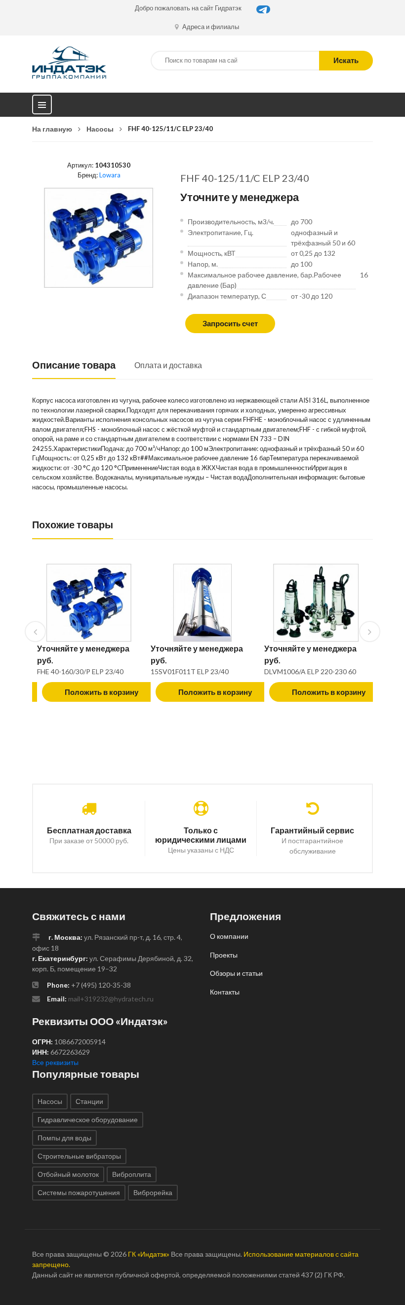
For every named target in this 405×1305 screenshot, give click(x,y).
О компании (229, 936)
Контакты (225, 992)
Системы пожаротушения (79, 1192)
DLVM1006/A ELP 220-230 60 (310, 671)
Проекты (224, 955)
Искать (346, 60)
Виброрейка (152, 1192)
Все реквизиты (55, 1062)
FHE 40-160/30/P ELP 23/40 (80, 671)
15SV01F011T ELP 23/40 (190, 671)
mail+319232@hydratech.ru (111, 999)
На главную (52, 129)
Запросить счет (230, 323)
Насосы (100, 129)
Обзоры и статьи (236, 973)
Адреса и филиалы (210, 27)
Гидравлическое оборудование (88, 1119)
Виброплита (131, 1174)
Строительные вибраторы (79, 1156)
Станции (89, 1101)
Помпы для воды (64, 1137)
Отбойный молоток (68, 1174)
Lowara (110, 175)
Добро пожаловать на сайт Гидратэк (188, 8)
